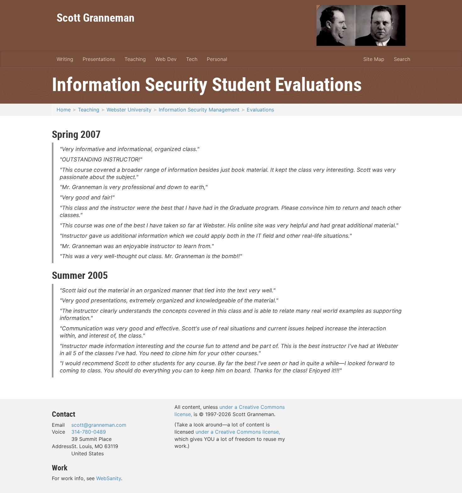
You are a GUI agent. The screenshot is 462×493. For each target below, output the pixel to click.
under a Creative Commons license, (237, 432)
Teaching (135, 59)
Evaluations (260, 109)
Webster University (129, 109)
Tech (191, 59)
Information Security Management (199, 109)
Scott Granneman (96, 17)
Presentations (99, 59)
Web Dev (166, 59)
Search (402, 59)
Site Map (373, 59)
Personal (217, 59)
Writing (65, 59)
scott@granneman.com (98, 425)
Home (64, 109)
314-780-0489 (88, 432)
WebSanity (108, 478)
